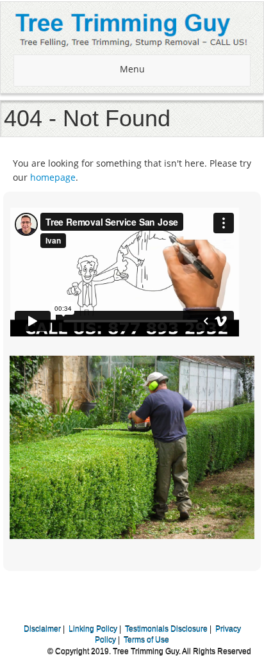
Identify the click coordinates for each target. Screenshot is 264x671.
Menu (132, 69)
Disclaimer (42, 629)
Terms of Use (146, 640)
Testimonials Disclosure (166, 629)
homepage (53, 177)
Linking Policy (93, 629)
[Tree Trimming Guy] (132, 28)
